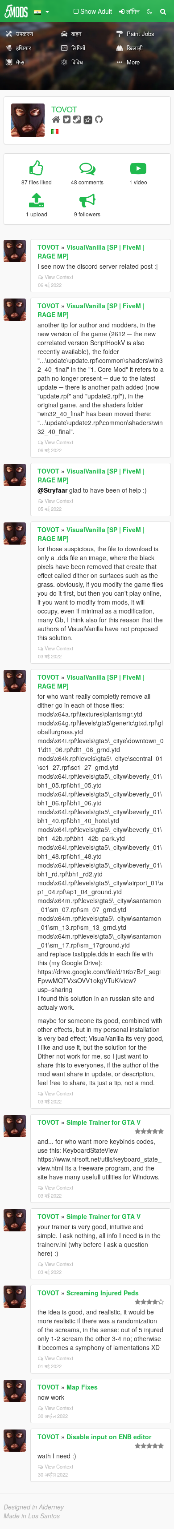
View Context (59, 276)
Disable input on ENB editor (108, 1436)
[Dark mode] (149, 11)
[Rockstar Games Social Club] (88, 118)
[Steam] (77, 118)
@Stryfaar (52, 490)
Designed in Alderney (34, 1506)
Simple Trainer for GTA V (103, 1122)
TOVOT (64, 109)
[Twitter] (66, 118)
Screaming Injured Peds (102, 1292)
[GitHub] (99, 118)
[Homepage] (56, 118)
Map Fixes (82, 1386)
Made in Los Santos (32, 1515)
